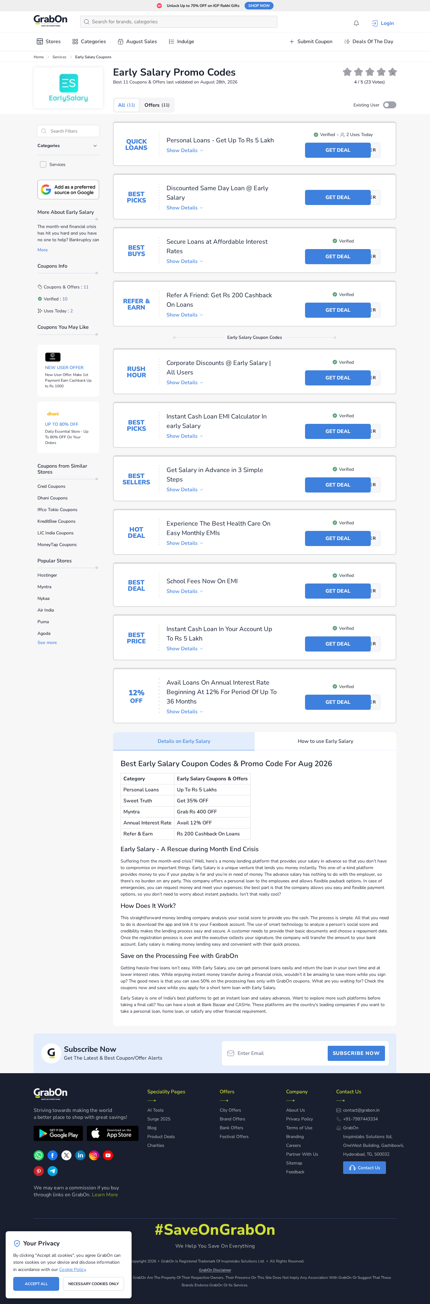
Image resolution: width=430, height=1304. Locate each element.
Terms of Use (299, 1128)
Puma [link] (43, 622)
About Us (295, 1110)
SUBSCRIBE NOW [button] (356, 1053)
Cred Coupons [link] (51, 486)
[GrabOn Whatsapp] (39, 1158)
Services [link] (59, 57)
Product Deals (161, 1137)
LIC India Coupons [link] (55, 533)
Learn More (105, 1194)
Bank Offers (231, 1128)
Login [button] (387, 23)
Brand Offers (232, 1119)
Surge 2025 (158, 1119)
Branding (295, 1137)
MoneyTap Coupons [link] (57, 545)
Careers (293, 1145)
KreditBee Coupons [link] (56, 521)
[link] (53, 1158)
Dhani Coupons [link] (52, 498)
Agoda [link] (43, 633)
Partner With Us (302, 1154)
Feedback (295, 1172)
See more (47, 643)
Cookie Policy (72, 1270)
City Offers (230, 1110)
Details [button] (182, 150)
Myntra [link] (44, 587)
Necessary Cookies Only (93, 1283)
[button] (389, 104)
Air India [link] (45, 610)
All (126, 105)
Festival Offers (234, 1137)
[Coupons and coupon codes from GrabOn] (51, 21)
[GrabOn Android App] (58, 1134)
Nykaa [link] (43, 598)
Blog (151, 1128)
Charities (155, 1145)
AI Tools (155, 1110)
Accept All (36, 1283)
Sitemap (294, 1163)
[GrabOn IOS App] (113, 1134)
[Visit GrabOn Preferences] (68, 189)
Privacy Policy (299, 1119)
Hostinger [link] (47, 575)
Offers (157, 105)
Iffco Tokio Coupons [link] (57, 510)
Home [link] (39, 57)
